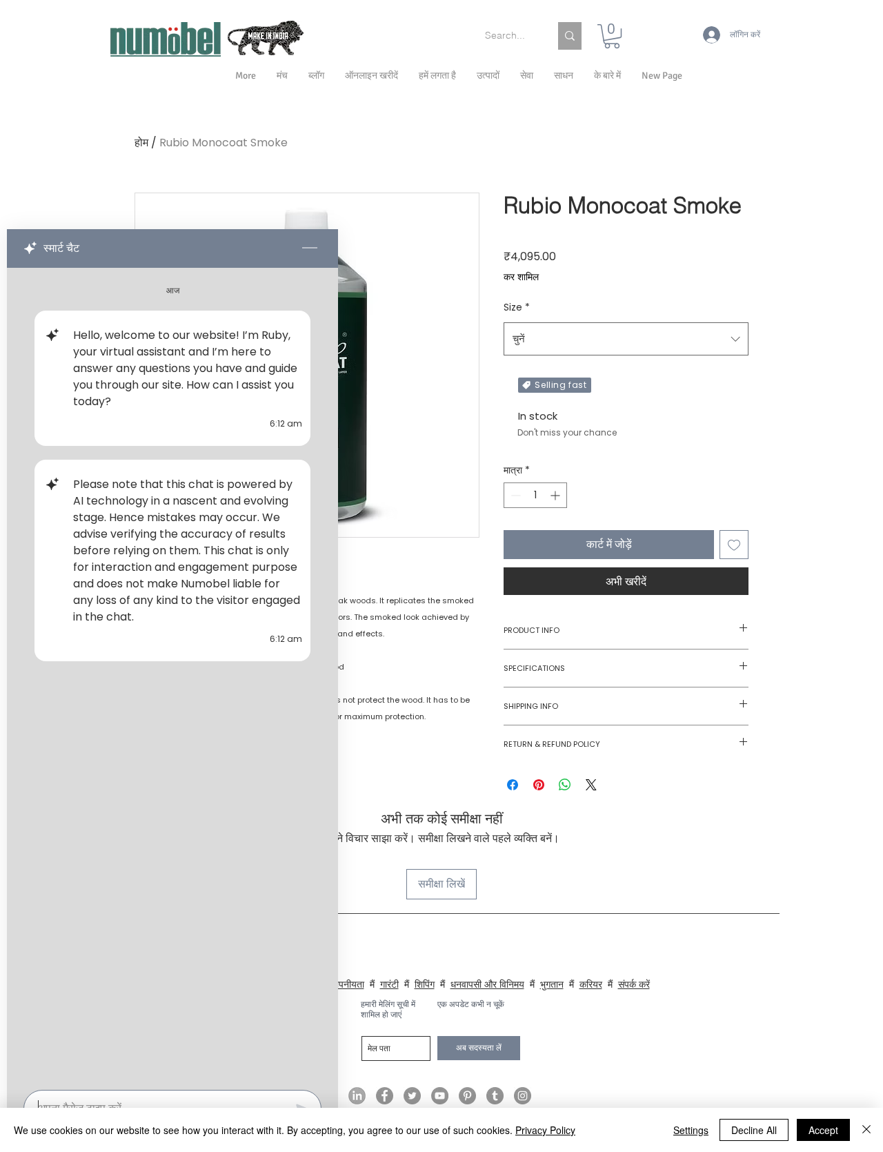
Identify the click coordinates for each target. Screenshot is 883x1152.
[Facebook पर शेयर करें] (512, 785)
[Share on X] (591, 785)
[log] (172, 675)
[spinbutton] (535, 495)
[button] (607, 76)
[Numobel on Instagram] (522, 1095)
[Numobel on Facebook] (384, 1095)
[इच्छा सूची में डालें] (734, 544)
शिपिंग (425, 984)
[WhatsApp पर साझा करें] (565, 785)
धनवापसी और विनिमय (487, 984)
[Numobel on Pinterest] (467, 1095)
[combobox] (626, 338)
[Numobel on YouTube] (439, 1095)
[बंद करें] (866, 1130)
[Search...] (570, 36)
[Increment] (556, 495)
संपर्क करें (634, 984)
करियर (590, 984)
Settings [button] (690, 1130)
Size (517, 307)
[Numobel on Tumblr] (495, 1095)
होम (141, 142)
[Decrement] (514, 495)
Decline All (754, 1130)
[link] (611, 36)
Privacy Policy (545, 1130)
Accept (823, 1130)
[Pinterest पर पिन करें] (538, 785)
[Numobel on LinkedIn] (357, 1095)
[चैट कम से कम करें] (310, 248)
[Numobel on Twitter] (412, 1095)
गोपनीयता (348, 984)
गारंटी (389, 984)
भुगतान (552, 984)
